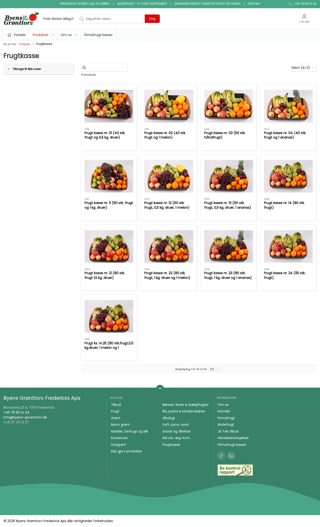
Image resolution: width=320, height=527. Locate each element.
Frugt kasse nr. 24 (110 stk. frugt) (284, 275)
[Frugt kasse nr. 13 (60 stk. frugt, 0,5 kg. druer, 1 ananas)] (228, 176)
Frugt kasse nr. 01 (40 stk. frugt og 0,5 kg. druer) (105, 135)
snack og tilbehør (177, 431)
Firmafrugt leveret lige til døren (85, 4)
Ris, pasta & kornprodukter (184, 411)
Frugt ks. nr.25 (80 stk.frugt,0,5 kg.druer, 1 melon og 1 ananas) (109, 348)
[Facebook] (221, 455)
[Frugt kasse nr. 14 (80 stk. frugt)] (288, 176)
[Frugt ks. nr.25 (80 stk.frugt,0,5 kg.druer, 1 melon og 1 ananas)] (109, 316)
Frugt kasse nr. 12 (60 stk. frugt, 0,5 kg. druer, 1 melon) (167, 205)
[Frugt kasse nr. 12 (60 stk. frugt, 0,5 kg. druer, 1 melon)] (168, 176)
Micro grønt (120, 424)
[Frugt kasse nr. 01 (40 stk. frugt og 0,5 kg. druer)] (109, 106)
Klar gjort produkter (126, 451)
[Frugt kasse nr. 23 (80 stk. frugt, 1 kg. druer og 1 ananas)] (228, 246)
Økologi (169, 418)
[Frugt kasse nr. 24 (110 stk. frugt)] (288, 246)
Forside (24, 44)
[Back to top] (160, 389)
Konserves (119, 438)
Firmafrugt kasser (98, 35)
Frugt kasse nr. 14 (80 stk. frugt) (284, 205)
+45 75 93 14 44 (17, 412)
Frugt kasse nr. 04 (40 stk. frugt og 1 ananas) (285, 135)
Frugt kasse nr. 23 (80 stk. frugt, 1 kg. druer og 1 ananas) (228, 275)
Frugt (115, 411)
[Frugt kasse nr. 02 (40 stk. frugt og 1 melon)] (168, 106)
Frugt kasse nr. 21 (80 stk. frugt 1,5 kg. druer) (105, 275)
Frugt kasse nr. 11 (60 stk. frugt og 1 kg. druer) (109, 205)
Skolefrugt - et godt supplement (142, 4)
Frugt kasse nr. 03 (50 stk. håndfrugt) (225, 135)
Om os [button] (66, 35)
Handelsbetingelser (233, 438)
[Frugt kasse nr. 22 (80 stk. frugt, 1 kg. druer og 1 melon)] (168, 246)
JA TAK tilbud (228, 431)
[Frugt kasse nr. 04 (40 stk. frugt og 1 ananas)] (288, 106)
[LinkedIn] (231, 455)
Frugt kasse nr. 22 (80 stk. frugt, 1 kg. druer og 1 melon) (167, 275)
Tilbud (116, 404)
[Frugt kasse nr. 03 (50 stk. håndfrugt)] (228, 106)
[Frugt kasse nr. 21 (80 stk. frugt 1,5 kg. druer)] (109, 246)
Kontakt (254, 4)
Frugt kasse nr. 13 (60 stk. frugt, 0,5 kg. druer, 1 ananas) (227, 205)
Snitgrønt (118, 444)
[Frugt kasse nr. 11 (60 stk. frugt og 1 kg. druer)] (109, 176)
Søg (152, 19)
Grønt (115, 418)
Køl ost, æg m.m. (176, 438)
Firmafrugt (226, 418)
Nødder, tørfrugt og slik (129, 431)
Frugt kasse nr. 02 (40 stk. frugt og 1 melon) (165, 135)
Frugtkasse (171, 444)
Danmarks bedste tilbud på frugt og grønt (207, 4)
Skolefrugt (226, 424)
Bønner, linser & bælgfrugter (186, 404)
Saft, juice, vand (176, 424)
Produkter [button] (40, 35)
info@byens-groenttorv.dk (25, 417)
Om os (223, 404)
